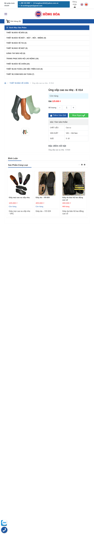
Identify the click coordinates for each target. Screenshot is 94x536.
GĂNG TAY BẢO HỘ (15, 53)
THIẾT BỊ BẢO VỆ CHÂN (18, 64)
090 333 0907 (25, 3)
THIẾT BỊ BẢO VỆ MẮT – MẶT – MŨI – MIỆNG (26, 38)
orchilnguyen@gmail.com (32, 6)
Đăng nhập (75, 3)
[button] (79, 164)
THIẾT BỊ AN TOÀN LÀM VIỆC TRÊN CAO (24, 69)
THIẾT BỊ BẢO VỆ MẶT (17, 48)
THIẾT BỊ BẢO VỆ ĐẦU (16, 33)
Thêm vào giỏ (59, 115)
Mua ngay (77, 115)
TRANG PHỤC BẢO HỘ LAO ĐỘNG (22, 59)
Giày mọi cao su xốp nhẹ (19, 197)
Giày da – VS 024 (43, 197)
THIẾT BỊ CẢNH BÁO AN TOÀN (20, 74)
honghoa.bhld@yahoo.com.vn (46, 3)
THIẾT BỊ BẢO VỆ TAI (16, 43)
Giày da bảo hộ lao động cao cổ (72, 198)
